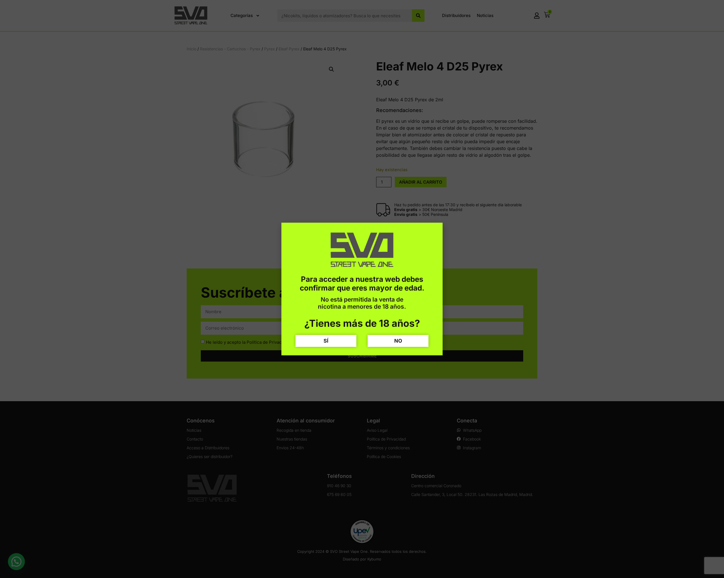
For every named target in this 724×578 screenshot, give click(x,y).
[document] (362, 289)
